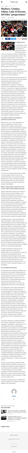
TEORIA (6, 6)
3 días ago (10, 413)
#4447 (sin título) (13, 435)
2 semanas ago (11, 421)
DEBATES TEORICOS (13, 6)
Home (2, 6)
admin (3, 17)
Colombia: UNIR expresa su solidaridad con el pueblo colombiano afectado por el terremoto (17, 418)
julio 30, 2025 (11, 17)
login (5, 405)
